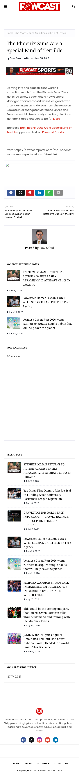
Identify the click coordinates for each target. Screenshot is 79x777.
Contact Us (61, 763)
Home (10, 33)
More (56, 119)
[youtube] (47, 740)
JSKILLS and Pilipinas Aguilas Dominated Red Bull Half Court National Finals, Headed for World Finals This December (46, 641)
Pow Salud (16, 58)
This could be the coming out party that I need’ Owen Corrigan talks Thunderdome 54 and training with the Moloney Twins (47, 615)
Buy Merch (43, 763)
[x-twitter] (31, 740)
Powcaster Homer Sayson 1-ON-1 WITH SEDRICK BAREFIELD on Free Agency (46, 302)
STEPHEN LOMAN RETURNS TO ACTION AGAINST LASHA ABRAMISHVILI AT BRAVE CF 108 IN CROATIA (46, 278)
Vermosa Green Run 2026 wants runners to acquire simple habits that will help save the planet (47, 324)
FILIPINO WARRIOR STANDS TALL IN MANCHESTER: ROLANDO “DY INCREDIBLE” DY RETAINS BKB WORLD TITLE (46, 589)
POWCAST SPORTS (51, 770)
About (28, 763)
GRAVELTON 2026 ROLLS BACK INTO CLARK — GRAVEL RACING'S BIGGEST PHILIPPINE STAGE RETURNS (46, 519)
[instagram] (39, 740)
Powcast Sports (53, 132)
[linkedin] (55, 740)
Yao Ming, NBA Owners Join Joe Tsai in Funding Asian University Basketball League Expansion (47, 495)
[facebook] (23, 740)
